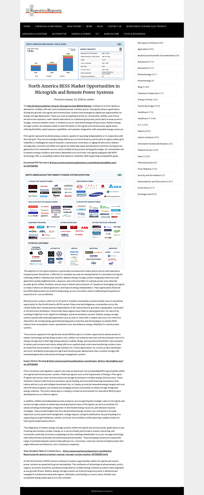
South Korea (143, 187)
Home (27, 26)
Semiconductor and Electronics (146, 26)
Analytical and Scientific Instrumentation (156, 55)
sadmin (90, 99)
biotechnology (144, 80)
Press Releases (145, 169)
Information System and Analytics (153, 143)
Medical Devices (145, 150)
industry (141, 131)
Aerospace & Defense (34, 34)
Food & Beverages (134, 34)
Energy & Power (81, 34)
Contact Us (114, 26)
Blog (100, 26)
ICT (97, 34)
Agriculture (111, 34)
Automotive (59, 34)
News (89, 26)
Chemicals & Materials (48, 26)
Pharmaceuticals (145, 162)
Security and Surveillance (149, 175)
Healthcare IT (144, 118)
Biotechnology (144, 74)
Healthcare (74, 26)
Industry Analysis (146, 137)
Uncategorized (144, 194)
